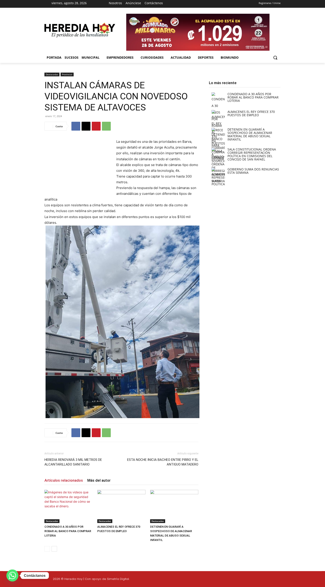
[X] (203, 4)
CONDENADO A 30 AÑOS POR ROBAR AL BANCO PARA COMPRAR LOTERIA (67, 531)
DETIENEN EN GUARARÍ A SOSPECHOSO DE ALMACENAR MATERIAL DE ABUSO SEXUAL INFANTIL (250, 134)
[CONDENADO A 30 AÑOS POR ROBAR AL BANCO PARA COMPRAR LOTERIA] (68, 506)
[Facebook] (188, 4)
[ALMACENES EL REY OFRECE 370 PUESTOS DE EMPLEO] (121, 506)
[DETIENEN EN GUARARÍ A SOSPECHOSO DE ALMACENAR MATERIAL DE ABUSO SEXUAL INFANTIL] (174, 506)
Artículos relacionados (63, 480)
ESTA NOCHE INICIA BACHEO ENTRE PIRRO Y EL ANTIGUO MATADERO (162, 462)
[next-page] (54, 549)
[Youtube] (211, 4)
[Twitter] (293, 579)
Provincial (67, 74)
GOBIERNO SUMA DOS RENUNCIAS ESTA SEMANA (253, 171)
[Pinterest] (96, 126)
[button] (275, 57)
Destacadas (52, 74)
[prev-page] (47, 549)
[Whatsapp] (314, 579)
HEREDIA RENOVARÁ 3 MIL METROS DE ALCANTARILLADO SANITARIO (73, 462)
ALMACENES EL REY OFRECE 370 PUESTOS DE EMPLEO (251, 113)
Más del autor (99, 480)
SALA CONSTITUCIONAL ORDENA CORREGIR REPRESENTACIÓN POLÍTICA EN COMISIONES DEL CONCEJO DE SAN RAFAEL (252, 154)
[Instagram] (196, 4)
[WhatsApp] (106, 126)
